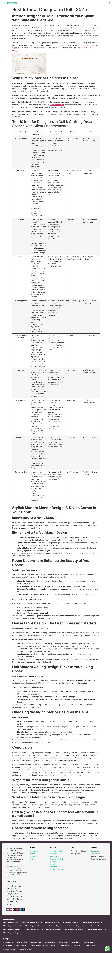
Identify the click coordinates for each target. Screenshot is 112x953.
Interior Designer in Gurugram (30, 922)
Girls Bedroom (78, 945)
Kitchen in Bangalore (9, 949)
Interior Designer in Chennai (95, 926)
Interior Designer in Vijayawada (97, 929)
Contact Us (95, 851)
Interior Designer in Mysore (52, 929)
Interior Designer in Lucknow (91, 922)
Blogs (32, 853)
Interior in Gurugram (54, 855)
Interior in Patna (57, 861)
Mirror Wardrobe (50, 945)
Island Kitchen (63, 942)
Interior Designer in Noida (51, 922)
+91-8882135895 (13, 875)
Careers (33, 856)
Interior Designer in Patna (32, 926)
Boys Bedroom (90, 945)
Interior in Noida (57, 859)
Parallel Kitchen (89, 942)
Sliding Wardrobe (21, 945)
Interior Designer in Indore (70, 922)
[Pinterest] (17, 909)
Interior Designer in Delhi (10, 922)
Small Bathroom (64, 945)
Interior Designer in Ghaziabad (12, 926)
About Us (34, 851)
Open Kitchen (76, 942)
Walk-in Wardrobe (36, 945)
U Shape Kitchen (50, 942)
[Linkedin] (20, 909)
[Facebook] (7, 909)
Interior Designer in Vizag (10, 933)
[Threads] (23, 909)
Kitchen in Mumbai (25, 949)
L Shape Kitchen (36, 942)
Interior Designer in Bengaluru (73, 926)
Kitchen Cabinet (8, 942)
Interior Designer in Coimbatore (74, 929)
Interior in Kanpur (57, 869)
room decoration (57, 105)
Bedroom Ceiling (22, 942)
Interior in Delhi (56, 851)
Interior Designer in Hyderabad (12, 929)
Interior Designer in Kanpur (52, 926)
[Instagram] (14, 909)
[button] (109, 3)
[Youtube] (10, 909)
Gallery (33, 859)
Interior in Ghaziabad (55, 865)
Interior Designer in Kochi (32, 929)
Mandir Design (7, 945)
